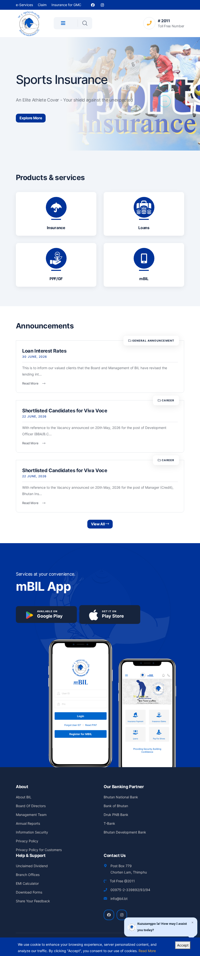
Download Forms (29, 892)
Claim (42, 5)
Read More (32, 383)
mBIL (144, 278)
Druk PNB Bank (116, 815)
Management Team (31, 815)
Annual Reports (28, 823)
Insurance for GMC (66, 5)
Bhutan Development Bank (125, 832)
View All (98, 524)
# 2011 (164, 20)
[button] (165, 87)
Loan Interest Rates (44, 351)
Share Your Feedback (33, 901)
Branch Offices (28, 875)
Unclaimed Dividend (32, 866)
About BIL (23, 797)
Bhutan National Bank (121, 797)
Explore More (31, 118)
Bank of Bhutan (116, 806)
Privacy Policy (27, 841)
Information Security (32, 832)
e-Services (24, 5)
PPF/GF (56, 278)
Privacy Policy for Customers (39, 850)
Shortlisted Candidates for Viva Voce (64, 411)
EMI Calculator (27, 883)
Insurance (56, 227)
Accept (183, 945)
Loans (143, 227)
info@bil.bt (119, 898)
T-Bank (109, 823)
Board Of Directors (31, 806)
